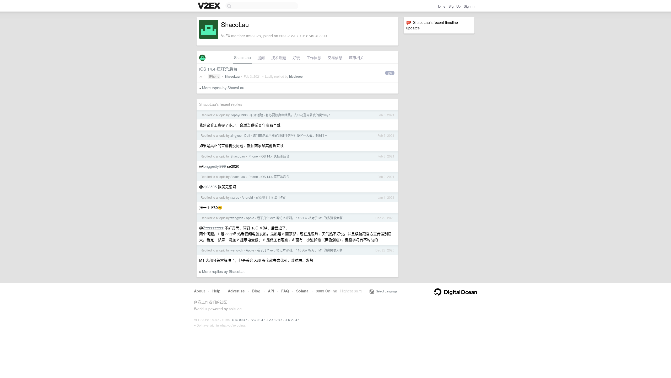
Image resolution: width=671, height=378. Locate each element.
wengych (236, 218)
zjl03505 (210, 186)
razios (234, 197)
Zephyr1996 (239, 115)
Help (216, 290)
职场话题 (256, 115)
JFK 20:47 (292, 319)
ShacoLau (242, 57)
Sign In (469, 6)
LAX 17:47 (274, 319)
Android (247, 197)
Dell (247, 135)
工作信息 (313, 57)
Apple (250, 218)
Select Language (385, 291)
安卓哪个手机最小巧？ (271, 197)
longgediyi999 (214, 166)
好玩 (296, 57)
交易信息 (335, 57)
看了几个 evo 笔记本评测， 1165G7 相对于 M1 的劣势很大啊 (300, 218)
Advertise (236, 290)
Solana (302, 290)
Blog (256, 290)
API (271, 290)
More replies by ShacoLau (224, 271)
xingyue (236, 135)
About (199, 290)
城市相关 (356, 57)
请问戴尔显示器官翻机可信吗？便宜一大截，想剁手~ (290, 135)
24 (390, 73)
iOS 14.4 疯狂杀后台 (218, 69)
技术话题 (278, 57)
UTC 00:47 (239, 319)
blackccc (296, 76)
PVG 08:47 (257, 319)
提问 (261, 57)
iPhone (214, 76)
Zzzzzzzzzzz (213, 227)
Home (440, 6)
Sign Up (454, 6)
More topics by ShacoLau (223, 87)
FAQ (285, 290)
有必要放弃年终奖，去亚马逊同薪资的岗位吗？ (299, 115)
